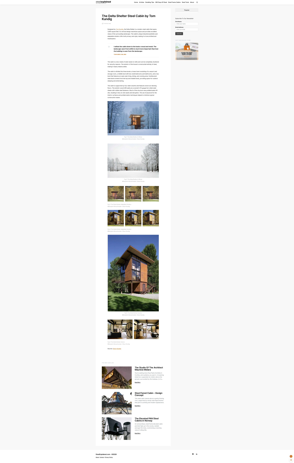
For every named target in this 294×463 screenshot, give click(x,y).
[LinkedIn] (196, 454)
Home (136, 2)
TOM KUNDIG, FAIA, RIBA (120, 54)
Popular (186, 10)
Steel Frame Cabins (174, 2)
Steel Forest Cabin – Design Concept (148, 394)
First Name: (178, 21)
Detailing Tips (149, 2)
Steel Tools (185, 2)
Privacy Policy (109, 457)
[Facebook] (193, 454)
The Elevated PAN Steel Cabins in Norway (147, 419)
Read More (137, 382)
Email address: (179, 27)
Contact (102, 457)
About (192, 2)
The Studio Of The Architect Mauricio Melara (149, 368)
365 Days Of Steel (161, 2)
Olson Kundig (117, 348)
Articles (141, 2)
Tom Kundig (119, 29)
